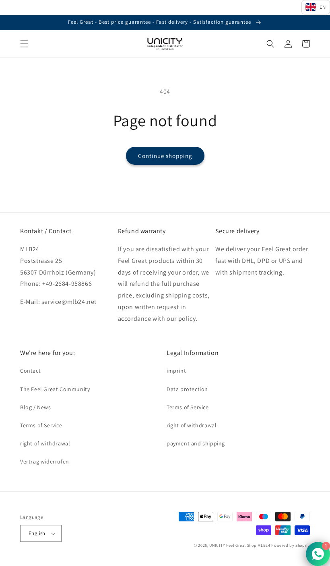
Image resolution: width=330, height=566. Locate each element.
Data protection (187, 389)
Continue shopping (165, 156)
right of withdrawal (45, 443)
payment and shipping (196, 443)
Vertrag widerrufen (44, 461)
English (37, 533)
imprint (176, 370)
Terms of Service (41, 425)
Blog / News (35, 407)
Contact (30, 370)
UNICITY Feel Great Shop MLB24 (239, 545)
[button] (24, 44)
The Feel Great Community (55, 389)
